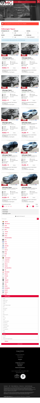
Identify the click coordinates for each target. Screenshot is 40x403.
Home (19, 7)
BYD (5, 229)
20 (4, 206)
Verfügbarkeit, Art (5, 30)
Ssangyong (7, 288)
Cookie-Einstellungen (28, 386)
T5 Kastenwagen (6, 321)
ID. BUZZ (4, 309)
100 (8, 206)
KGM (5, 253)
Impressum (6, 386)
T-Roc (4, 319)
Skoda (5, 286)
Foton (5, 243)
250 (11, 206)
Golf (3, 306)
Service (19, 15)
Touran (4, 337)
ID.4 (3, 311)
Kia (5, 255)
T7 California (5, 322)
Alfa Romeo (7, 223)
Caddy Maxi (5, 301)
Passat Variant (5, 314)
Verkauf (19, 10)
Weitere (6, 341)
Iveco (5, 247)
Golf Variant (5, 308)
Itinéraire (20, 365)
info (2, 26)
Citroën (6, 231)
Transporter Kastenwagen (7, 338)
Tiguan (4, 333)
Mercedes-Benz (7, 267)
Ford (5, 241)
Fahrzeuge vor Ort (6, 213)
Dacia (5, 235)
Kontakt (20, 20)
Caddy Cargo (5, 300)
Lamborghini (7, 257)
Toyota (6, 292)
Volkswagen (7, 296)
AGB (9, 386)
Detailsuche (5, 209)
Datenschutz (21, 386)
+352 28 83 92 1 (20, 364)
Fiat (5, 239)
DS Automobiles (8, 237)
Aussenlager (5, 211)
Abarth (6, 221)
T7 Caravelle (5, 324)
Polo (4, 316)
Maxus (6, 263)
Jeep (5, 251)
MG (5, 269)
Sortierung (29, 35)
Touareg (4, 335)
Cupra (5, 233)
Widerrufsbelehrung (14, 386)
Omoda (6, 275)
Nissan (6, 273)
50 (6, 206)
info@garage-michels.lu (20, 362)
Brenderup (6, 227)
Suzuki (6, 290)
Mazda (6, 265)
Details (14, 100)
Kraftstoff (16, 30)
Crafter (4, 303)
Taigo (4, 330)
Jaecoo (6, 249)
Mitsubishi (6, 271)
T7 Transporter (5, 329)
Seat (5, 284)
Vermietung (19, 12)
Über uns (19, 17)
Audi (5, 225)
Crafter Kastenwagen (7, 305)
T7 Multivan (5, 327)
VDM (5, 294)
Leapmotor (6, 259)
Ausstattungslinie (18, 35)
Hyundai (6, 245)
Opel (5, 277)
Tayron (4, 332)
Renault (6, 282)
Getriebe (28, 30)
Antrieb (3, 35)
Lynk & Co (6, 261)
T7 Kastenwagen (6, 325)
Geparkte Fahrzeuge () (20, 216)
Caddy (4, 298)
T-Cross (4, 317)
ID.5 (3, 313)
